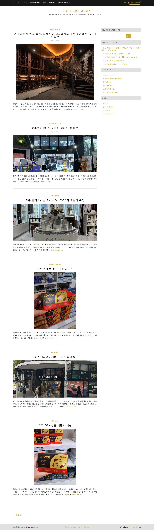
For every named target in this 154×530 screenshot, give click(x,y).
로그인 (105, 103)
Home (16, 3)
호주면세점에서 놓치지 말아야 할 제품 (55, 128)
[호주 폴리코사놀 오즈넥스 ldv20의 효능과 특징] (55, 222)
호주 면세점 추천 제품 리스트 (55, 268)
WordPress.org (108, 114)
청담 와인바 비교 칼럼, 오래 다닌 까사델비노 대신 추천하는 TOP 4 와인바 (55, 35)
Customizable (64, 3)
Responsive (35, 3)
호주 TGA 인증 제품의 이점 (55, 425)
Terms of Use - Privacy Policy (77, 527)
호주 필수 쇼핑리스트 (55, 123)
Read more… (79, 109)
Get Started (135, 3)
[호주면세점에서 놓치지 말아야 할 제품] (55, 153)
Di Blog (132, 527)
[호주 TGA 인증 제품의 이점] (55, 457)
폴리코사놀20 (55, 352)
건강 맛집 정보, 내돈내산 (77, 11)
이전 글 (18, 514)
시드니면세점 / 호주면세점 (113, 78)
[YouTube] (121, 3)
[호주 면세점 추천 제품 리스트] (55, 300)
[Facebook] (114, 3)
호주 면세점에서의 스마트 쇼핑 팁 (55, 356)
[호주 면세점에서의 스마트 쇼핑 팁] (55, 379)
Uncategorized (55, 29)
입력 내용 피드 (108, 107)
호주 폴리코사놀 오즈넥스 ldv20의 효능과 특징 (55, 200)
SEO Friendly (48, 3)
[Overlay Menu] (125, 2)
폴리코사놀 (55, 421)
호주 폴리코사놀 (55, 196)
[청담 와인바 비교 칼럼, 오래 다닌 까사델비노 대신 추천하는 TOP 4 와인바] (55, 72)
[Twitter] (118, 3)
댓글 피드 (106, 110)
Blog (24, 3)
